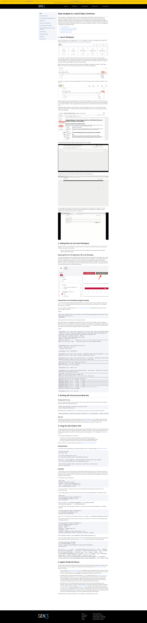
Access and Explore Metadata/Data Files (47, 18)
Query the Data (43, 39)
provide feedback (75, 1)
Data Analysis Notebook (82, 586)
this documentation (102, 448)
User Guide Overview (44, 16)
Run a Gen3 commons (98, 615)
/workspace (79, 40)
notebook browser (99, 567)
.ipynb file (74, 572)
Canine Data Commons (101, 575)
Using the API (42, 36)
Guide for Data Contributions (45, 23)
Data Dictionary (43, 32)
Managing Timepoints (44, 34)
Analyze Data (42, 21)
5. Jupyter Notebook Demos (66, 32)
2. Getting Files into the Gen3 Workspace (68, 28)
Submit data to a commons (99, 616)
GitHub (93, 432)
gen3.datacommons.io (64, 587)
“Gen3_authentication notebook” (74, 570)
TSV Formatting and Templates (46, 25)
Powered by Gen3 (97, 614)
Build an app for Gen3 (98, 619)
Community (104, 6)
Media (83, 619)
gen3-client (61, 304)
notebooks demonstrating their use (89, 443)
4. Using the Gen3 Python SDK (66, 31)
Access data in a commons (99, 618)
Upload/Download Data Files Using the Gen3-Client (47, 28)
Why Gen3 (84, 616)
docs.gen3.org (29, 1)
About (65, 6)
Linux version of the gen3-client (82, 308)
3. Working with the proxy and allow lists (68, 29)
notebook (85, 575)
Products (74, 6)
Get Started (84, 6)
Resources (94, 6)
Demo (83, 618)
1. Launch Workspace (64, 27)
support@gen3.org (88, 420)
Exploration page (80, 539)
